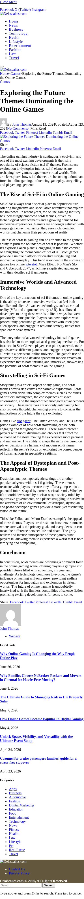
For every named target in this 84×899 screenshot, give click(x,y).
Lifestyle (16, 41)
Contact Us (17, 869)
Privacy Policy (19, 873)
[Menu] (2, 66)
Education (16, 809)
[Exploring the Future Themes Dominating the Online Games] (42, 141)
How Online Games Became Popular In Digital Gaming (42, 719)
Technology (18, 33)
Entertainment (20, 46)
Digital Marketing (21, 805)
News (13, 25)
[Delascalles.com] (13, 14)
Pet (11, 846)
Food (12, 813)
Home (13, 21)
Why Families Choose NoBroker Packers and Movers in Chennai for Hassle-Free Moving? (40, 678)
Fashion (15, 50)
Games (5, 82)
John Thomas (21, 124)
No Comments (17, 128)
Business (16, 29)
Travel (14, 58)
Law (12, 54)
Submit (48, 885)
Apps (13, 789)
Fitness (14, 829)
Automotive (17, 797)
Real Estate (17, 850)
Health (14, 37)
